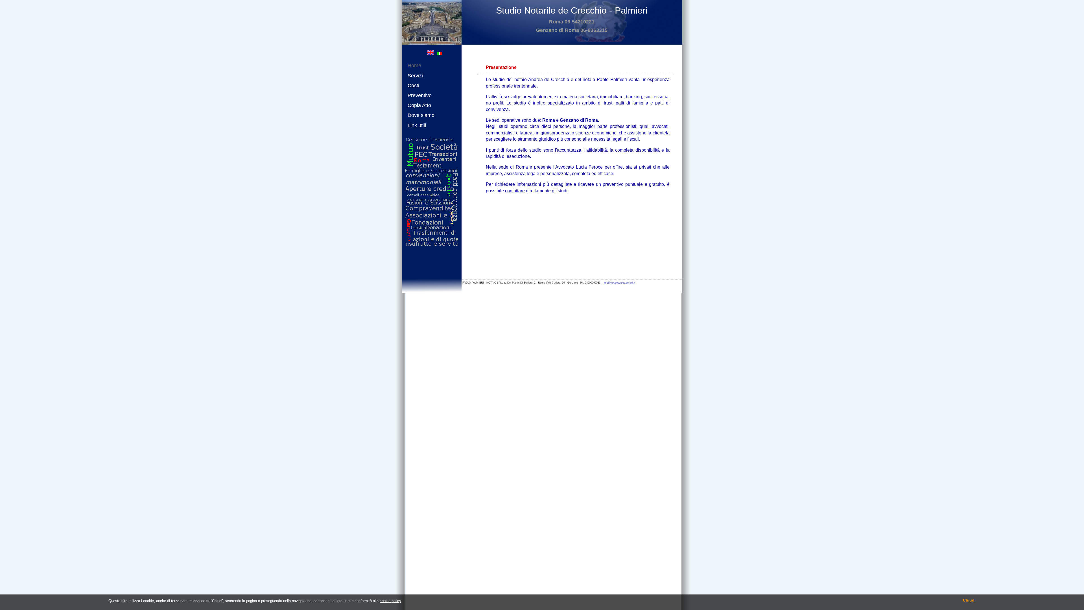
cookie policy (390, 601)
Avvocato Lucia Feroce (579, 167)
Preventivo (420, 95)
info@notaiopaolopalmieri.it (619, 282)
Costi (413, 85)
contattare (515, 190)
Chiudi (969, 600)
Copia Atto (419, 105)
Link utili (417, 125)
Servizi (415, 76)
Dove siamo (421, 115)
